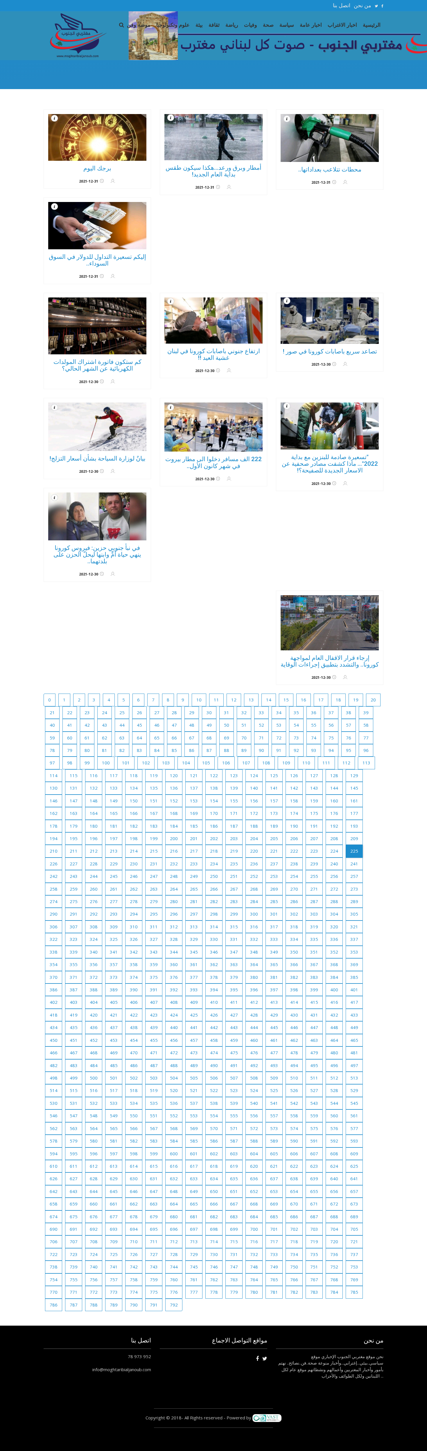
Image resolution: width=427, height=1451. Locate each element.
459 (234, 1040)
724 (94, 1254)
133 (114, 788)
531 (74, 1103)
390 (134, 989)
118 (134, 775)
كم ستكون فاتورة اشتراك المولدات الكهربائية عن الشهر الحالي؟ (97, 365)
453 (114, 1040)
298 (214, 914)
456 (174, 1040)
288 (334, 901)
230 (134, 864)
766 (294, 1279)
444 (254, 1027)
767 (314, 1279)
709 (114, 1241)
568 (174, 1128)
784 (334, 1292)
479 (314, 1052)
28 (174, 712)
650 (214, 1191)
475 (234, 1052)
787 (74, 1305)
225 (354, 851)
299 (234, 914)
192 (334, 826)
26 (139, 712)
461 (274, 1040)
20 (373, 700)
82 (122, 750)
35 (296, 712)
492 (254, 1065)
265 (194, 889)
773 (114, 1292)
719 (314, 1241)
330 (214, 939)
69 (226, 738)
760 (174, 1279)
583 (154, 1141)
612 (94, 1166)
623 (314, 1166)
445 (274, 1027)
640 (334, 1178)
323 (74, 939)
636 (254, 1178)
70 (244, 738)
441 (194, 1027)
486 (134, 1065)
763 (234, 1279)
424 (174, 1015)
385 (354, 977)
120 (174, 775)
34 (278, 712)
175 (314, 813)
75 (331, 738)
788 (94, 1305)
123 (234, 775)
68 (209, 738)
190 (294, 826)
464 (334, 1040)
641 (354, 1178)
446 (294, 1027)
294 (134, 914)
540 (254, 1103)
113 (366, 763)
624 (334, 1166)
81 (104, 750)
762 (214, 1279)
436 (94, 1027)
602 (214, 1153)
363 (234, 964)
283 (234, 901)
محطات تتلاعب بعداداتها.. (329, 169)
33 (261, 712)
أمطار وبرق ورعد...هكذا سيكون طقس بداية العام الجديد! (213, 171)
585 (194, 1141)
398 (294, 989)
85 (174, 750)
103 (166, 763)
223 (314, 851)
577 (354, 1128)
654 (294, 1191)
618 (214, 1166)
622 (294, 1166)
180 (94, 826)
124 (254, 775)
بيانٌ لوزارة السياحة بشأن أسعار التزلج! (97, 458)
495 (314, 1065)
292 (94, 914)
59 (52, 738)
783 (314, 1292)
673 (354, 1204)
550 (134, 1115)
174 (294, 813)
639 (314, 1178)
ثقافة (214, 24)
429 (274, 1015)
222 (294, 851)
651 (234, 1191)
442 (214, 1027)
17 (321, 700)
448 (334, 1027)
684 (254, 1216)
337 (354, 939)
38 (348, 712)
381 (274, 977)
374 (134, 977)
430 (294, 1015)
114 (54, 775)
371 (74, 977)
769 (354, 1279)
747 (234, 1267)
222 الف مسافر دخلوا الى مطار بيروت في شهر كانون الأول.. (213, 462)
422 (134, 1015)
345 (194, 952)
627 (74, 1178)
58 (366, 725)
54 (296, 725)
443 (234, 1027)
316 (254, 927)
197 (114, 838)
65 (156, 738)
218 (214, 851)
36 (313, 712)
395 (234, 989)
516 (94, 1090)
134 (134, 788)
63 (122, 738)
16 (303, 700)
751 (314, 1267)
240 (334, 864)
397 (274, 989)
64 (139, 738)
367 (314, 964)
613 (114, 1166)
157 (274, 801)
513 (354, 1078)
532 (94, 1103)
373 (114, 977)
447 (314, 1027)
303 (314, 914)
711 (154, 1241)
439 (154, 1027)
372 (94, 977)
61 (87, 738)
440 (174, 1027)
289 (354, 901)
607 (314, 1153)
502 (134, 1078)
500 (94, 1078)
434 (54, 1027)
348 (254, 952)
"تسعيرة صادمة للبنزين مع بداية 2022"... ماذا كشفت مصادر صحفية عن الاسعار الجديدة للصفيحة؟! (330, 464)
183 (154, 826)
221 (274, 851)
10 (199, 700)
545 (354, 1103)
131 (74, 788)
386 (54, 989)
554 (214, 1115)
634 (214, 1178)
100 (106, 763)
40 (52, 725)
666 (214, 1204)
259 (74, 889)
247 (154, 876)
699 (234, 1229)
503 (154, 1078)
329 (194, 939)
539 (234, 1103)
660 (94, 1204)
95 (348, 750)
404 (94, 1002)
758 (134, 1279)
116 (94, 775)
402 (54, 1002)
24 (104, 712)
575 (314, 1128)
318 (294, 927)
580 (94, 1141)
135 (154, 788)
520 (174, 1090)
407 (154, 1002)
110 (306, 763)
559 (314, 1115)
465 (354, 1040)
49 (209, 725)
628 (94, 1178)
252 (254, 876)
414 (294, 1002)
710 (134, 1241)
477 (274, 1052)
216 (174, 851)
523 (234, 1090)
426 (214, 1015)
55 (313, 725)
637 (274, 1178)
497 (354, 1065)
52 (261, 725)
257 (354, 876)
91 (278, 750)
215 (154, 851)
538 (214, 1103)
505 (194, 1078)
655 (314, 1191)
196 (94, 838)
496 (334, 1065)
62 (104, 738)
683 (234, 1216)
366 (294, 964)
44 (122, 725)
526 (294, 1090)
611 (74, 1166)
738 (54, 1267)
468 (94, 1052)
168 (174, 813)
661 (114, 1204)
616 (174, 1166)
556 (254, 1115)
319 (314, 927)
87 (209, 750)
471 (154, 1052)
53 (278, 725)
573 (274, 1128)
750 (294, 1267)
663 (154, 1204)
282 (214, 901)
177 (354, 813)
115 (74, 775)
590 (294, 1141)
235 (234, 864)
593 (354, 1141)
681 (194, 1216)
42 (87, 725)
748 (254, 1267)
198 (134, 838)
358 (134, 964)
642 (54, 1191)
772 (94, 1292)
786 (54, 1305)
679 (154, 1216)
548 (94, 1115)
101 (126, 763)
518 (134, 1090)
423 (154, 1015)
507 (234, 1078)
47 (174, 725)
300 (254, 914)
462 (294, 1040)
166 (134, 813)
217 (194, 851)
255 (314, 876)
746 (214, 1267)
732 (254, 1254)
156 (254, 801)
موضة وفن (138, 24)
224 (334, 851)
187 (234, 826)
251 (234, 876)
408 (174, 1002)
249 (194, 876)
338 (54, 952)
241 (354, 864)
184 (174, 826)
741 (114, 1267)
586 (214, 1141)
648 (174, 1191)
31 (226, 712)
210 (54, 851)
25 (122, 712)
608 (334, 1153)
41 (69, 725)
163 (74, 813)
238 (294, 864)
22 (69, 712)
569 (194, 1128)
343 (154, 952)
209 (354, 838)
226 (54, 864)
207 (314, 838)
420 (94, 1015)
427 (234, 1015)
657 (354, 1191)
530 (54, 1103)
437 (114, 1027)
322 (54, 939)
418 (54, 1015)
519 (154, 1090)
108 (266, 763)
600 (174, 1153)
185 (194, 826)
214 (134, 851)
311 (154, 927)
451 (74, 1040)
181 (114, 826)
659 (74, 1204)
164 (94, 813)
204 (254, 838)
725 (114, 1254)
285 (274, 901)
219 (234, 851)
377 (194, 977)
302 (294, 914)
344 (174, 952)
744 (174, 1267)
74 (313, 738)
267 (234, 889)
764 (254, 1279)
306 (54, 927)
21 (52, 712)
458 (214, 1040)
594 (54, 1153)
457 (194, 1040)
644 (94, 1191)
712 (174, 1241)
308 (94, 927)
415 (314, 1002)
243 (74, 876)
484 (94, 1065)
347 (234, 952)
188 (254, 826)
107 (246, 763)
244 (94, 876)
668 (254, 1204)
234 (214, 864)
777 (194, 1292)
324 (94, 939)
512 (334, 1078)
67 (191, 738)
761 (194, 1279)
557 (274, 1115)
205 (274, 838)
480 (334, 1052)
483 (74, 1065)
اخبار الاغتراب (342, 24)
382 (294, 977)
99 (87, 763)
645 (114, 1191)
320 (334, 927)
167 (154, 813)
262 (134, 889)
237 (274, 864)
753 (354, 1267)
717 (274, 1241)
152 (174, 801)
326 (134, 939)
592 (334, 1141)
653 (274, 1191)
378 (214, 977)
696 (174, 1229)
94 (331, 750)
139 (234, 788)
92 (296, 750)
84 (156, 750)
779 (234, 1292)
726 (134, 1254)
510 (294, 1078)
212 (94, 851)
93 (313, 750)
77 (366, 738)
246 (134, 876)
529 (354, 1090)
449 (354, 1027)
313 (194, 927)
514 (54, 1090)
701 (274, 1229)
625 (354, 1166)
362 (214, 964)
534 (134, 1103)
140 (254, 788)
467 (74, 1052)
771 (74, 1292)
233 (194, 864)
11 (216, 700)
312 (174, 927)
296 (174, 914)
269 (274, 889)
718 (294, 1241)
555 (234, 1115)
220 (254, 851)
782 (294, 1292)
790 (134, 1305)
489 (194, 1065)
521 (194, 1090)
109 (286, 763)
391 (154, 989)
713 (194, 1241)
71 (261, 738)
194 (54, 838)
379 (234, 977)
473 (194, 1052)
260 (94, 889)
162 (54, 813)
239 (314, 864)
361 (194, 964)
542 (294, 1103)
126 (294, 775)
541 (274, 1103)
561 (354, 1115)
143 (314, 788)
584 (174, 1141)
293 (114, 914)
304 (334, 914)
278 (134, 901)
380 (254, 977)
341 (114, 952)
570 (214, 1128)
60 (69, 738)
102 (146, 763)
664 (174, 1204)
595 (74, 1153)
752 (334, 1267)
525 (274, 1090)
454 (134, 1040)
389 (114, 989)
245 (114, 876)
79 (69, 750)
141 (274, 788)
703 (314, 1229)
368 (334, 964)
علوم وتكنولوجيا (173, 24)
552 (174, 1115)
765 (274, 1279)
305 (354, 914)
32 (244, 712)
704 (334, 1229)
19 (355, 700)
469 (114, 1052)
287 (314, 901)
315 (234, 927)
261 (114, 889)
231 (154, 864)
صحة (268, 24)
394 (214, 989)
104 (186, 763)
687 (314, 1216)
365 (274, 964)
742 (134, 1267)
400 (334, 989)
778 (214, 1292)
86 (191, 750)
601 (194, 1153)
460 (254, 1040)
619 (234, 1166)
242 (54, 876)
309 (114, 927)
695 (154, 1229)
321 (354, 927)
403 (74, 1002)
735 (314, 1254)
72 (278, 738)
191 (314, 826)
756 (94, 1279)
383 (314, 977)
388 (94, 989)
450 (54, 1040)
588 (254, 1141)
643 (74, 1191)
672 (334, 1204)
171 (234, 813)
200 (174, 838)
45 (139, 725)
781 (274, 1292)
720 (334, 1241)
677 (114, 1216)
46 (156, 725)
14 (268, 700)
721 (354, 1241)
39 (366, 712)
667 (234, 1204)
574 (294, 1128)
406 (134, 1002)
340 (94, 952)
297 (194, 914)
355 (74, 964)
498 (54, 1078)
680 (174, 1216)
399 (314, 989)
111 (326, 763)
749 (274, 1267)
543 (314, 1103)
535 (154, 1103)
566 (134, 1128)
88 (226, 750)
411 (234, 1002)
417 (354, 1002)
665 (194, 1204)
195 (74, 838)
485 (114, 1065)
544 (334, 1103)
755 (74, 1279)
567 (154, 1128)
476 (254, 1052)
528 (334, 1090)
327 (154, 939)
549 (114, 1115)
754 (54, 1279)
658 (54, 1204)
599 (154, 1153)
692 (94, 1229)
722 (54, 1254)
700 (254, 1229)
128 (334, 775)
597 (114, 1153)
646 (134, 1191)
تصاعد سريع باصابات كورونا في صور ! (330, 351)
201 (194, 838)
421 (114, 1015)
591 (314, 1141)
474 (214, 1052)
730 (214, 1254)
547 (74, 1115)
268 (254, 889)
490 (214, 1065)
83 (139, 750)
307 (74, 927)
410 (214, 1002)
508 (254, 1078)
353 (354, 952)
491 (234, 1065)
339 (74, 952)
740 (94, 1267)
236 (254, 864)
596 (94, 1153)
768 (334, 1279)
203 (234, 838)
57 (348, 725)
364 (254, 964)
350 (294, 952)
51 (244, 725)
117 (114, 775)
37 (331, 712)
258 (54, 889)
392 (174, 989)
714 (214, 1241)
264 (174, 889)
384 (334, 977)
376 (174, 977)
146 (54, 801)
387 (74, 989)
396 (254, 989)
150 (134, 801)
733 (274, 1254)
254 (294, 876)
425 (194, 1015)
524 (254, 1090)
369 (354, 964)
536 (174, 1103)
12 (233, 700)
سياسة (286, 24)
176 (334, 813)
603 (234, 1153)
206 (294, 838)
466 (54, 1052)
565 (114, 1128)
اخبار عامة (311, 24)
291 (74, 914)
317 (274, 927)
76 (348, 738)
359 (154, 964)
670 (294, 1204)
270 (294, 889)
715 (234, 1241)
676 (94, 1216)
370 (54, 977)
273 (354, 889)
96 (366, 750)
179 (74, 826)
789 (114, 1305)
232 (174, 864)
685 (274, 1216)
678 (134, 1216)
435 (74, 1027)
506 (214, 1078)
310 (134, 927)
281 (194, 901)
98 (69, 763)
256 (334, 876)
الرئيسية (372, 24)
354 (54, 964)
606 (294, 1153)
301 (274, 914)
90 (261, 750)
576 (334, 1128)
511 (314, 1078)
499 (74, 1078)
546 (54, 1115)
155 (234, 801)
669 (274, 1204)
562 (54, 1128)
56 (331, 725)
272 (334, 889)
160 (334, 801)
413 (274, 1002)
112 (346, 763)
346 (214, 952)
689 (354, 1216)
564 (94, 1128)
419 (74, 1015)
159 (314, 801)
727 (154, 1254)
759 (154, 1279)
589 (274, 1141)
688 (334, 1216)
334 (294, 939)
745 (194, 1267)
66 (174, 738)
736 (334, 1254)
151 (154, 801)
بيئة (199, 24)
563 (74, 1128)
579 (74, 1141)
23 (87, 712)
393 (194, 989)
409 (194, 1002)
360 (174, 964)
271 (314, 889)
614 (134, 1166)
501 (114, 1078)
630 (134, 1178)
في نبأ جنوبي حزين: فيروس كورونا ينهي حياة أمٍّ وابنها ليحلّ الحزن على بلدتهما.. (97, 554)
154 (214, 801)
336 (334, 939)
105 (206, 763)
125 (274, 775)
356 (94, 964)
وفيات (250, 24)
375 (154, 977)
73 (296, 738)
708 (94, 1241)
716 (254, 1241)
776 (174, 1292)
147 (74, 801)
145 (354, 788)
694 (134, 1229)
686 (294, 1216)
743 (154, 1267)
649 (194, 1191)
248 (174, 876)
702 (294, 1229)
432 (334, 1015)
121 (194, 775)
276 (94, 901)
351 (314, 952)
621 (274, 1166)
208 (334, 838)
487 (154, 1065)
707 (74, 1241)
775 (154, 1292)
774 (134, 1292)
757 (114, 1279)
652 (254, 1191)
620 (254, 1166)
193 (354, 826)
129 (354, 775)
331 (234, 939)
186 (214, 826)
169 (194, 813)
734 (294, 1254)
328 (174, 939)
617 (194, 1166)
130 (54, 788)
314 (214, 927)
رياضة (231, 24)
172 (254, 813)
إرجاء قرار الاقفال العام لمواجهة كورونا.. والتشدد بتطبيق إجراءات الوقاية (330, 661)
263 (154, 889)
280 (174, 901)
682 (214, 1216)
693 (114, 1229)
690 (54, 1229)
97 (52, 763)
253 (274, 876)
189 (274, 826)
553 (194, 1115)
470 (134, 1052)
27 (156, 712)
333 (274, 939)
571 (234, 1128)
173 (274, 813)
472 (174, 1052)
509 (274, 1078)
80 (87, 750)
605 (274, 1153)
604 (254, 1153)
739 (74, 1267)
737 (354, 1254)
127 (314, 775)
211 (74, 851)
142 (294, 788)
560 (334, 1115)
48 (191, 725)
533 (114, 1103)
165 (114, 813)
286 (294, 901)
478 (294, 1052)
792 (174, 1305)
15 (286, 700)
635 (234, 1178)
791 (154, 1305)
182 (134, 826)
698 (214, 1229)
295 (154, 914)
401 (354, 989)
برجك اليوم (97, 168)
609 (354, 1153)
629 (114, 1178)
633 (194, 1178)
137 (194, 788)
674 (54, 1216)
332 (254, 939)
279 (154, 901)
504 (174, 1078)
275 (74, 901)
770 (54, 1292)
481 (354, 1052)
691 (74, 1229)
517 (114, 1090)
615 (154, 1166)
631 (154, 1178)
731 (234, 1254)
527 (314, 1090)
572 (254, 1128)
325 (114, 939)
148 (94, 801)
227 (74, 864)
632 (174, 1178)
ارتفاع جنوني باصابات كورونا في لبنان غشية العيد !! (213, 354)
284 (254, 901)
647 (154, 1191)
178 (54, 826)
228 (94, 864)
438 (134, 1027)
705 (354, 1229)
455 (154, 1040)
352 (334, 952)
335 (314, 939)
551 (154, 1115)
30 (209, 712)
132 (94, 788)
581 (114, 1141)
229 (114, 864)
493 (274, 1065)
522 (214, 1090)
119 (154, 775)
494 (294, 1065)
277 (114, 901)
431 (314, 1015)
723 (74, 1254)
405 (114, 1002)
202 (214, 838)
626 (54, 1178)
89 (244, 750)
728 (174, 1254)
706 (54, 1241)
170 (214, 813)
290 (54, 914)
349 (274, 952)
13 (251, 700)
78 (52, 750)
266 (214, 889)
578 (54, 1141)
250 (214, 876)
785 (354, 1292)
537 (194, 1103)
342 (134, 952)
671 (314, 1204)
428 (254, 1015)
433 (354, 1015)
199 (154, 838)
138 (214, 788)
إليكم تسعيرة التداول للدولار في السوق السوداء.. (97, 260)
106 (226, 763)
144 (334, 788)
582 (134, 1141)
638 (294, 1178)
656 (334, 1191)
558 (294, 1115)
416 (334, 1002)
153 (194, 801)
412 (254, 1002)
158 (294, 801)
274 (54, 901)
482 (54, 1065)
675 (74, 1216)
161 (354, 801)
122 (214, 775)
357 (114, 964)
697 (194, 1229)
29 (191, 712)
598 (134, 1153)
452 (94, 1040)
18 (338, 700)
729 (194, 1254)
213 (114, 851)
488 (174, 1065)
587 (234, 1141)
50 (226, 725)
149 (114, 801)
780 (254, 1292)
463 (314, 1040)
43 (104, 725)
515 (74, 1090)
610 (54, 1166)
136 (174, 788)
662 (134, 1204)
